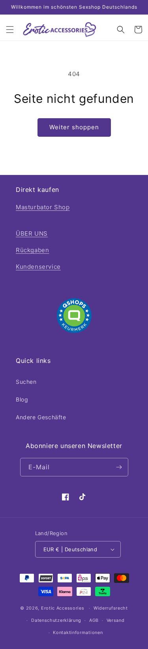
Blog (22, 399)
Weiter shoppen (74, 127)
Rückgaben (32, 250)
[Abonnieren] (119, 467)
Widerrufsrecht (111, 608)
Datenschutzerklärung (56, 620)
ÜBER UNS (32, 233)
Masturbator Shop (43, 207)
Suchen (26, 381)
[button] (10, 29)
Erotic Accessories (62, 608)
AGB (94, 620)
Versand (116, 620)
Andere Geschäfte (41, 417)
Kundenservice (38, 266)
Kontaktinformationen (78, 632)
